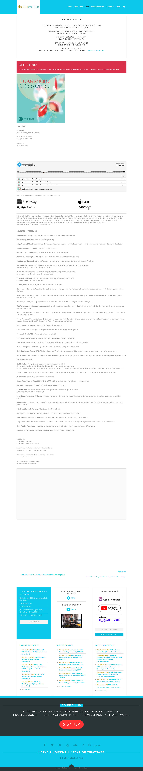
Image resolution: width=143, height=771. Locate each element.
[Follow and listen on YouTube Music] (109, 608)
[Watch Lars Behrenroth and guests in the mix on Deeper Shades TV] (68, 609)
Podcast (64, 768)
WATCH (73, 609)
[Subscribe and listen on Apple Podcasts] (109, 599)
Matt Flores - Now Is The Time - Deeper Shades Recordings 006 (43, 575)
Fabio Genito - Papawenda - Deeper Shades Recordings (105, 577)
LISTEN (73, 598)
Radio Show (78, 7)
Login (118, 7)
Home (69, 7)
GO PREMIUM (34, 621)
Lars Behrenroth (97, 7)
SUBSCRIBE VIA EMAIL (110, 634)
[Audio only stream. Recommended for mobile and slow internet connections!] (68, 598)
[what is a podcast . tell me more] (118, 591)
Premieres (103, 691)
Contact (57, 768)
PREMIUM (110, 7)
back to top (122, 572)
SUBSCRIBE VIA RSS (110, 630)
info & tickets (96, 51)
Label (87, 7)
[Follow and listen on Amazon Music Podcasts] (109, 619)
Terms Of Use (83, 768)
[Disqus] (71, 493)
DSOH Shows (66, 686)
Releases (27, 689)
